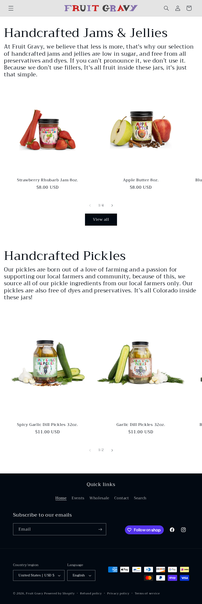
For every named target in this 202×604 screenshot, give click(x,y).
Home (61, 498)
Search (140, 498)
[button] (11, 8)
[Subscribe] (100, 529)
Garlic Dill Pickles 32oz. (141, 424)
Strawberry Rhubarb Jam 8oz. (47, 180)
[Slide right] (112, 205)
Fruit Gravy (34, 593)
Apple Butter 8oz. (141, 180)
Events (78, 498)
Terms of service (147, 593)
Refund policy (91, 593)
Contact (121, 498)
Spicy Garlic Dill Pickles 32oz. (47, 424)
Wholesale (99, 498)
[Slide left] (89, 205)
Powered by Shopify (59, 593)
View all (101, 219)
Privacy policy (118, 593)
